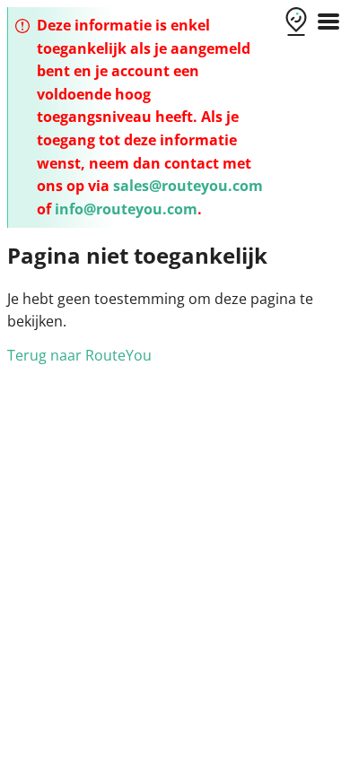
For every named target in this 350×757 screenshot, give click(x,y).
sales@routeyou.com (188, 186)
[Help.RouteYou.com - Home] (296, 23)
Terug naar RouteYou (79, 355)
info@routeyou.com (126, 209)
